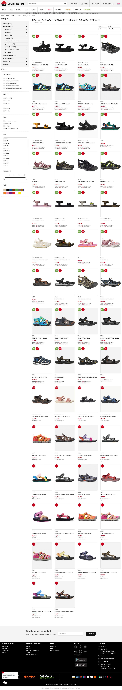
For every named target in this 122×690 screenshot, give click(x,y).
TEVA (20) (7, 126)
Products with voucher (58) (12, 85)
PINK (7, 193)
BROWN (13, 190)
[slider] (4, 178)
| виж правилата (92, 13)
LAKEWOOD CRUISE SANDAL (40, 416)
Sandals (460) (9, 38)
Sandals (24, 15)
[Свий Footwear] (26, 26)
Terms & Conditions (64, 684)
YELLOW (19, 193)
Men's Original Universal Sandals (109, 455)
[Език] (118, 3)
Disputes (53, 646)
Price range (7, 171)
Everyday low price (32, 654)
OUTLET (58, 9)
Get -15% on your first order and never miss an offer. (41, 632)
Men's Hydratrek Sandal (84, 338)
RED (13, 193)
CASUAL (12, 15)
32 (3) (6, 165)
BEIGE (4, 190)
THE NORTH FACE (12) (11, 128)
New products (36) (10, 78)
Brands (42, 9)
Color (5, 185)
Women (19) (8, 98)
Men (11, 9)
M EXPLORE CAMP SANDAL (62, 260)
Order (28, 646)
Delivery (28, 648)
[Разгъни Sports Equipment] (26, 55)
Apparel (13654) (7, 23)
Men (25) (7, 100)
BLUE (10, 190)
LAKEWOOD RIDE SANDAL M (85, 416)
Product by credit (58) (10, 83)
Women (18, 9)
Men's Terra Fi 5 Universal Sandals (109, 338)
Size (4, 135)
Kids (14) (7, 103)
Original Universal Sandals (84, 455)
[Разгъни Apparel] (26, 23)
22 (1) (6, 145)
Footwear (18, 15)
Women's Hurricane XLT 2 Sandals (87, 572)
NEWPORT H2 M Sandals (107, 299)
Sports (33, 9)
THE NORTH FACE (37, 62)
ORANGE (4, 193)
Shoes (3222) (8, 29)
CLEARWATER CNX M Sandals (63, 455)
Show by (103, 26)
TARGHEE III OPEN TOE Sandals (109, 103)
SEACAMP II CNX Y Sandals (39, 103)
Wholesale (5, 650)
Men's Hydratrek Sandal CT (62, 338)
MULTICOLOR (22, 190)
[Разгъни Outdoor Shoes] (26, 46)
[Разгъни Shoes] (26, 29)
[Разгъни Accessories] (26, 58)
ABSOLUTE (83, 9)
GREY (19, 190)
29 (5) (6, 155)
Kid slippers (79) (9, 52)
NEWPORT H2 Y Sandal (106, 182)
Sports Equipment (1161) (9, 55)
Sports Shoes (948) (10, 44)
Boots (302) (8, 32)
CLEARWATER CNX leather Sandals (87, 377)
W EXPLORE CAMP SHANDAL (40, 260)
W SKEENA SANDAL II (83, 64)
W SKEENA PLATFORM (61, 64)
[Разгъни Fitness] (26, 61)
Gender (5, 94)
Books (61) (6, 64)
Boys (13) (7, 108)
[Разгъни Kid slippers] (26, 52)
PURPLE (10, 193)
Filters (3, 69)
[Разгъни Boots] (26, 32)
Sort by (110, 26)
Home (4, 9)
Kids (26, 9)
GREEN (16, 190)
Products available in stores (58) (13, 88)
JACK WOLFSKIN (36, 414)
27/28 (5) (7, 153)
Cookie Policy (73, 684)
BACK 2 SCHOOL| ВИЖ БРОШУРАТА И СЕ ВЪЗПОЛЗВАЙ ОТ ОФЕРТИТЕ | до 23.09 (55, 13)
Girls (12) (7, 111)
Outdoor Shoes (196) (10, 46)
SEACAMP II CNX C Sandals (62, 103)
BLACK (7, 190)
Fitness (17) (6, 61)
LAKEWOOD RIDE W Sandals (62, 416)
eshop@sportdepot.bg (107, 658)
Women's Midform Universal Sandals (64, 533)
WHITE (16, 193)
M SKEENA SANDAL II (37, 143)
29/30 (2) (7, 158)
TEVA (101, 140)
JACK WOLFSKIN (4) (10, 121)
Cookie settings (54, 650)
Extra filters (7, 74)
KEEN (101, 62)
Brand (5, 117)
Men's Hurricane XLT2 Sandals (108, 572)
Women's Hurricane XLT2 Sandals (64, 572)
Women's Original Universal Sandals (64, 494)
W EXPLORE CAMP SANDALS (63, 143)
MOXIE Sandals (104, 260)
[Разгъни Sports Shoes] (26, 44)
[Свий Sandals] (26, 35)
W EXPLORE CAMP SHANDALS (40, 64)
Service (4, 652)
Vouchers (29, 652)
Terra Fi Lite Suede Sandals (107, 494)
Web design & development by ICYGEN (71, 688)
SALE (49, 9)
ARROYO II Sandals (60, 182)
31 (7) (6, 163)
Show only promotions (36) (12, 80)
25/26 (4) (7, 150)
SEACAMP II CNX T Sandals (39, 338)
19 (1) (6, 141)
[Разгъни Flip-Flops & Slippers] (26, 49)
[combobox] (47, 3)
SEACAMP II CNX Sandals (39, 455)
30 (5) (6, 160)
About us (5, 646)
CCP (51, 648)
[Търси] (65, 4)
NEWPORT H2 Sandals (84, 494)
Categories (5, 19)
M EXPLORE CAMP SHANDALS (86, 143)
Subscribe (91, 633)
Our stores (5, 648)
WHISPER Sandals (37, 182)
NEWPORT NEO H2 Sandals (39, 377)
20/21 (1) (7, 143)
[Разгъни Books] (26, 64)
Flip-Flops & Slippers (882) (12, 49)
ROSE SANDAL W (59, 299)
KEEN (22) (8, 123)
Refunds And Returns (32, 650)
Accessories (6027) (8, 58)
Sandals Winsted (59, 377)
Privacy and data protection (52, 684)
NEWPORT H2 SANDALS (107, 64)
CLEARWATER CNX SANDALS (86, 182)
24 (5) (6, 148)
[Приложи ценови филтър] (24, 175)
